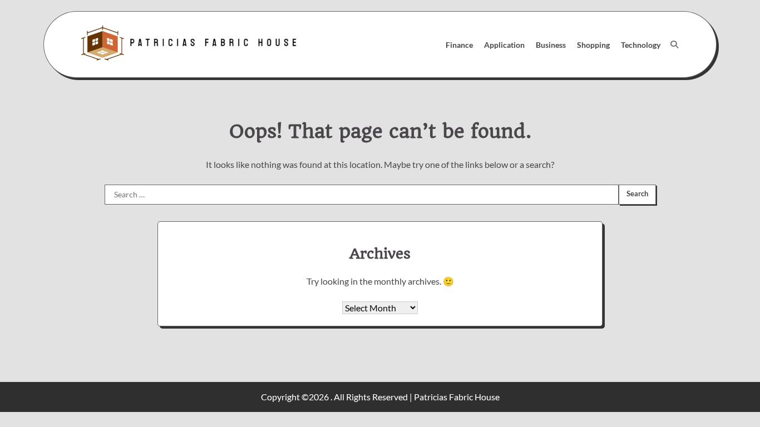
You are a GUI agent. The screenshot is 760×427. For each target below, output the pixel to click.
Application (504, 44)
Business (551, 44)
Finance (459, 44)
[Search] (674, 44)
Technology (640, 44)
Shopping (593, 44)
